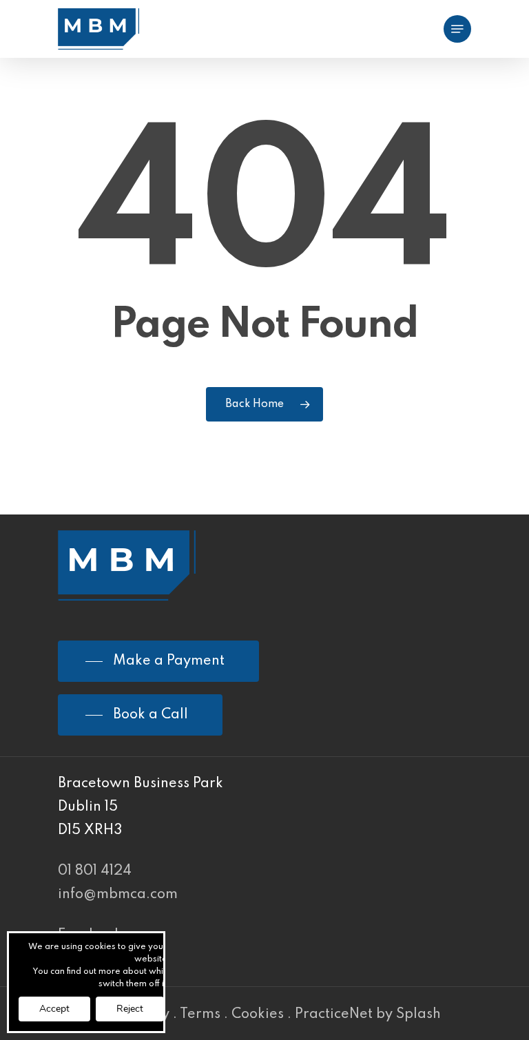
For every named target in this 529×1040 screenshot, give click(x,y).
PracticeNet (334, 1014)
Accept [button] (54, 1008)
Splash (418, 1014)
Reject (129, 1008)
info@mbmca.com (118, 895)
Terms (200, 1014)
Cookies (257, 1014)
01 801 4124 (95, 871)
